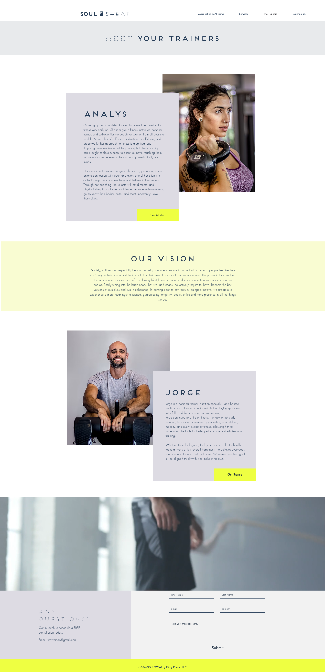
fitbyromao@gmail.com (62, 640)
